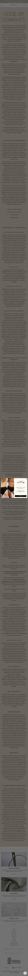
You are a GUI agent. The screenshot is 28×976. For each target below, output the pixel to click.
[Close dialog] (26, 479)
